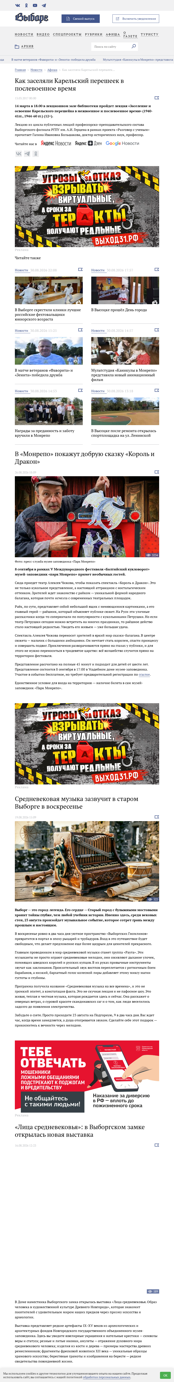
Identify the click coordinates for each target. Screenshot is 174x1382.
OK (165, 1375)
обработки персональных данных (106, 1377)
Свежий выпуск (84, 19)
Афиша (52, 70)
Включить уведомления (139, 18)
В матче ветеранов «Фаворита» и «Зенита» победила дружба (45, 59)
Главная (20, 70)
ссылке (144, 674)
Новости (36, 70)
